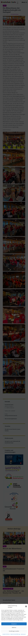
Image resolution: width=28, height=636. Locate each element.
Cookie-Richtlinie (6, 634)
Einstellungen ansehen (14, 631)
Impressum (23, 634)
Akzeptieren (14, 624)
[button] (26, 606)
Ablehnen (14, 627)
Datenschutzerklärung (15, 634)
